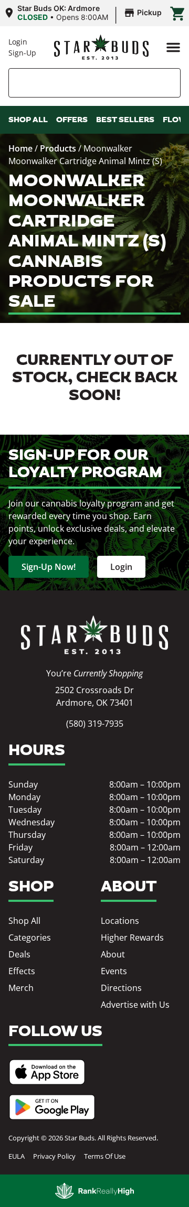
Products (58, 148)
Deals (19, 954)
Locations (120, 920)
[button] (173, 47)
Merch (21, 988)
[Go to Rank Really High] (94, 1191)
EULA (16, 1156)
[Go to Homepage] (94, 635)
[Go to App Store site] (47, 1072)
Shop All (24, 920)
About (113, 954)
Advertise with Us (135, 1004)
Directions (121, 988)
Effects (21, 971)
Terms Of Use (104, 1156)
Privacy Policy (54, 1156)
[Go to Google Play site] (52, 1107)
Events (114, 971)
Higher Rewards (132, 937)
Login (17, 42)
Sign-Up (22, 53)
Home (20, 148)
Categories (29, 937)
